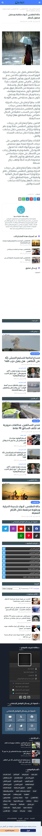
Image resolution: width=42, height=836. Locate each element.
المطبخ (29, 787)
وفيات (29, 811)
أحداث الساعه (7, 774)
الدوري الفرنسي (34, 561)
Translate (36, 588)
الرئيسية (32, 818)
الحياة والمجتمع (18, 778)
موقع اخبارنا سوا (29, 672)
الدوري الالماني (34, 557)
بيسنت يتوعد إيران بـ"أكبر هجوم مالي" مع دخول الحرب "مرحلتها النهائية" (15, 373)
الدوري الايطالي (34, 565)
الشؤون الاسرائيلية (19, 787)
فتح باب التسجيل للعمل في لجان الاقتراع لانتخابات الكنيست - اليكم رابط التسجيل (18, 608)
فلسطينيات (6, 807)
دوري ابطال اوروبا (33, 569)
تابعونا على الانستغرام (22, 690)
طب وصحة (13, 804)
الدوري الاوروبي (34, 573)
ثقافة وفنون (6, 797)
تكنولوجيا (26, 794)
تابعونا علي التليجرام (21, 693)
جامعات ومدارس (17, 797)
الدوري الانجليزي (34, 553)
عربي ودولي (31, 804)
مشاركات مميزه (27, 807)
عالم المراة (22, 804)
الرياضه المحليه (7, 787)
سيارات (5, 804)
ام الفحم (31, 675)
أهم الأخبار (16, 774)
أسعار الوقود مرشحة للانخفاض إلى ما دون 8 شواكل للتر (14, 440)
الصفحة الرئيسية (35, 9)
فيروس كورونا (16, 807)
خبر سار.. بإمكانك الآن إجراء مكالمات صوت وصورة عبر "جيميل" (17, 627)
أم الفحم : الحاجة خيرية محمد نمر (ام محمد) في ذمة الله (17, 636)
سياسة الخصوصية (21, 820)
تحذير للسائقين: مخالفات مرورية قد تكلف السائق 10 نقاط (21, 427)
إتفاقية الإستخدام (11, 818)
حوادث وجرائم (7, 801)
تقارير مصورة (6, 794)
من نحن (26, 818)
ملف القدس (6, 811)
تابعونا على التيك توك (22, 686)
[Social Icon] (36, 529)
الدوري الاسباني (34, 549)
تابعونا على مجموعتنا (22, 683)
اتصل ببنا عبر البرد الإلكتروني (25, 678)
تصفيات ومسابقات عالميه (31, 577)
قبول (28, 830)
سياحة (36, 801)
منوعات (15, 811)
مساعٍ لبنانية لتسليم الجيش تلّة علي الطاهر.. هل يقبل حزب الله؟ (22, 359)
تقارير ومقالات (17, 794)
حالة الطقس (24, 9)
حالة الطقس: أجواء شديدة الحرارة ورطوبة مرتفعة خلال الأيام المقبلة (17, 242)
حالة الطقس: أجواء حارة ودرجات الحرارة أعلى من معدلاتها (17, 259)
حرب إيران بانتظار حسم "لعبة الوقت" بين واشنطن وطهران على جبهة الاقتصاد (14, 387)
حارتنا (26, 797)
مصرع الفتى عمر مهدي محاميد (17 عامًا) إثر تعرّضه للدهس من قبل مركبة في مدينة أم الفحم (17, 618)
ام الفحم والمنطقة (8, 791)
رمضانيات (28, 801)
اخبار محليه (34, 774)
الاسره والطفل (7, 778)
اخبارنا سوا (35, 21)
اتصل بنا (20, 818)
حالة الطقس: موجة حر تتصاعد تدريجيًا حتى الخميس (19, 250)
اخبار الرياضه (25, 774)
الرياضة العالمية (29, 784)
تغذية (34, 791)
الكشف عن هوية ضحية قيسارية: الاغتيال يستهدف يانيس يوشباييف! (18, 600)
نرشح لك (22, 811)
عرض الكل (7, 334)
